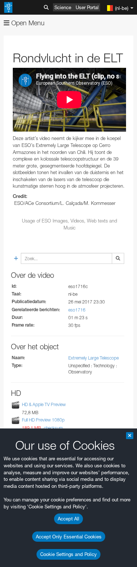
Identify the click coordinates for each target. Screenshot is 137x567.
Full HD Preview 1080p (43, 420)
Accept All (68, 519)
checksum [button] (53, 428)
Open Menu (27, 23)
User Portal (87, 7)
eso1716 (76, 310)
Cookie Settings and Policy (68, 554)
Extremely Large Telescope (93, 358)
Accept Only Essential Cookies (69, 537)
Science (62, 7)
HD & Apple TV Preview (44, 404)
